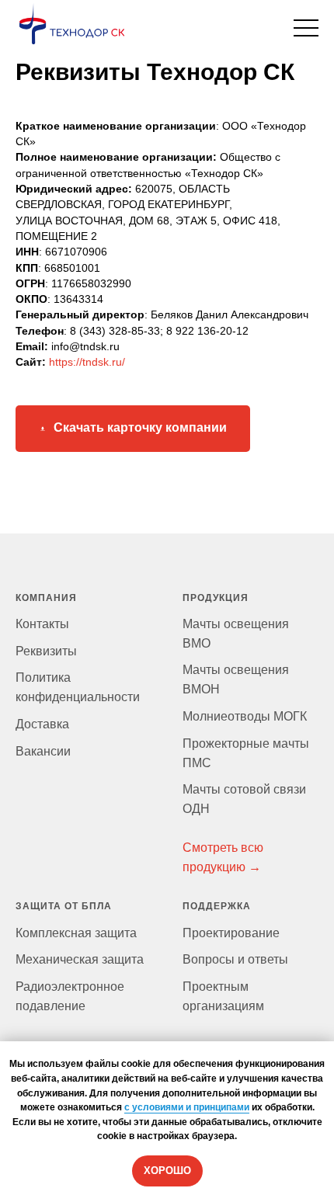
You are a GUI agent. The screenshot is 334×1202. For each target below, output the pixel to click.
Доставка (42, 724)
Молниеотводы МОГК (245, 716)
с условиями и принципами (186, 1107)
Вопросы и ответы (235, 959)
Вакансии (43, 751)
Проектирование (231, 933)
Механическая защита (80, 959)
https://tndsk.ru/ (87, 362)
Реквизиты (46, 651)
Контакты (42, 624)
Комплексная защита (76, 933)
